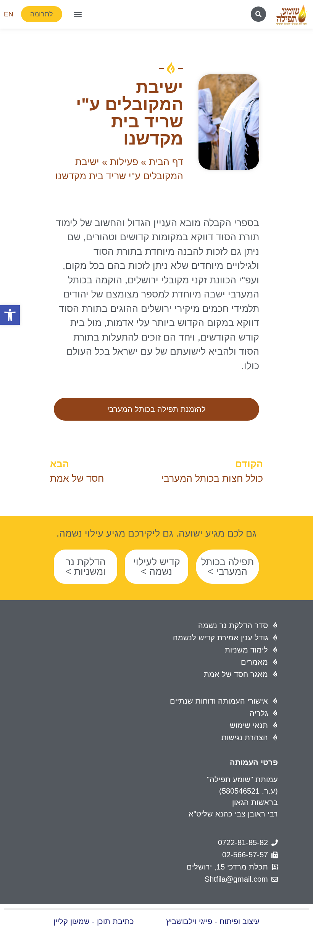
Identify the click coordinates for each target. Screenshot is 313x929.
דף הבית (166, 161)
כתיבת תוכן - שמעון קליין (93, 921)
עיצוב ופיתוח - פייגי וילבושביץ (213, 921)
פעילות (124, 161)
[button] (10, 315)
